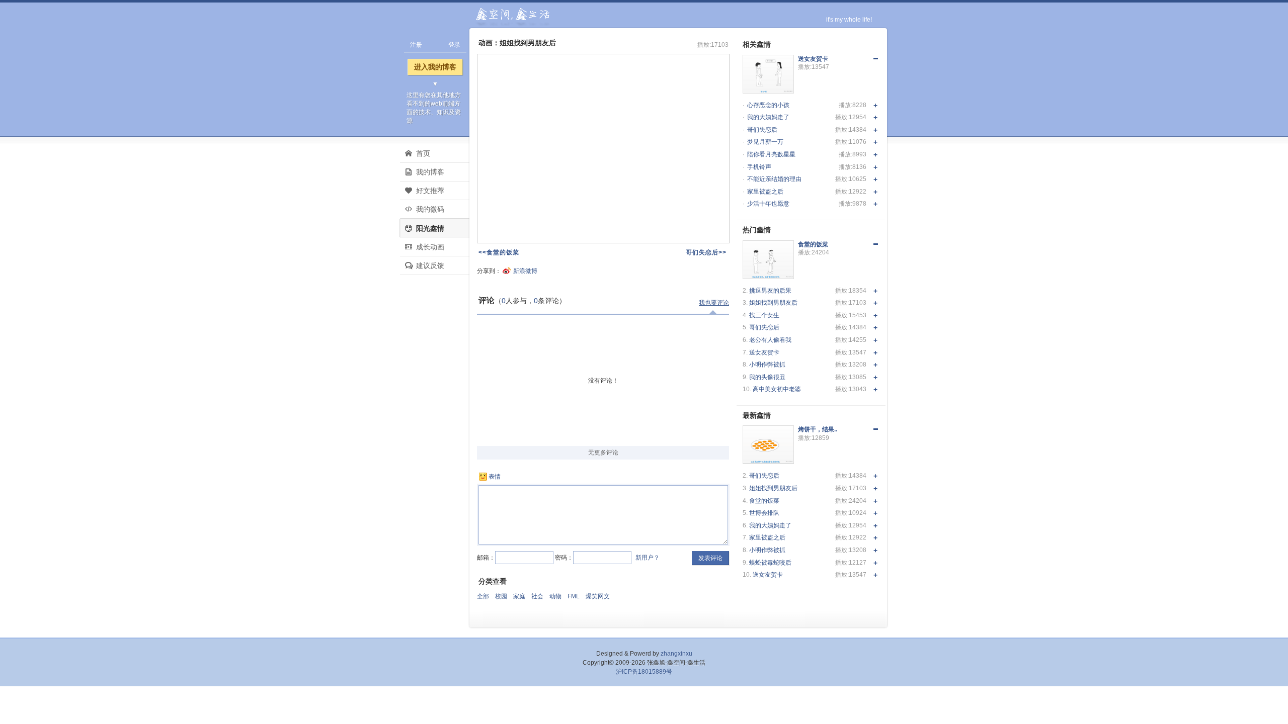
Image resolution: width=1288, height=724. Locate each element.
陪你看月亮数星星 (771, 154)
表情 (495, 476)
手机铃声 (759, 166)
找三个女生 (764, 315)
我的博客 (430, 172)
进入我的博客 (435, 67)
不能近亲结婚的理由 (774, 179)
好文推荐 (430, 191)
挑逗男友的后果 (770, 290)
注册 (416, 44)
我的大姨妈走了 (768, 117)
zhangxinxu (676, 653)
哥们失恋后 (762, 129)
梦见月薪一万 (765, 141)
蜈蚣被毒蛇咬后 (770, 562)
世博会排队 (764, 512)
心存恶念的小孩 (768, 105)
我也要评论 (714, 302)
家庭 (519, 596)
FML (574, 596)
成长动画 (430, 247)
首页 (423, 153)
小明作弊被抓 (767, 364)
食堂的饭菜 (764, 500)
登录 (454, 44)
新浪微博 (525, 271)
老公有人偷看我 (770, 339)
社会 (537, 596)
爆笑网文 (598, 596)
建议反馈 (430, 265)
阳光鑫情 (430, 228)
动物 (555, 596)
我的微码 (430, 209)
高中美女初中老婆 (777, 389)
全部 (483, 596)
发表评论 (710, 558)
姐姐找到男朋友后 (773, 302)
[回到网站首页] (511, 17)
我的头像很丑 (767, 377)
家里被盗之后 (765, 191)
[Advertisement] (435, 441)
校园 (501, 596)
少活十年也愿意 (768, 203)
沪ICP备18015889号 (644, 671)
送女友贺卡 (764, 352)
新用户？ (647, 557)
